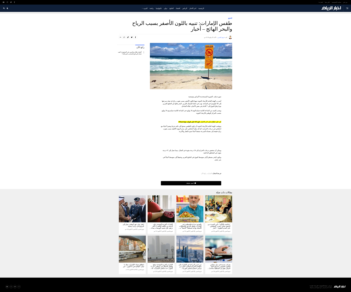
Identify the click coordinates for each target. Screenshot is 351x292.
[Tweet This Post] (131, 37)
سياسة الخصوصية (336, 2)
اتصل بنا (321, 2)
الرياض (184, 8)
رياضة (152, 8)
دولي (165, 8)
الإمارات (209, 173)
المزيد (145, 8)
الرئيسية (201, 8)
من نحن (345, 2)
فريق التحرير (221, 37)
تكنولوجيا (159, 8)
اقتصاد (178, 8)
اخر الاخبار (192, 8)
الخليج (171, 8)
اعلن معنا (327, 2)
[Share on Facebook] (135, 37)
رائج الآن (203, 173)
